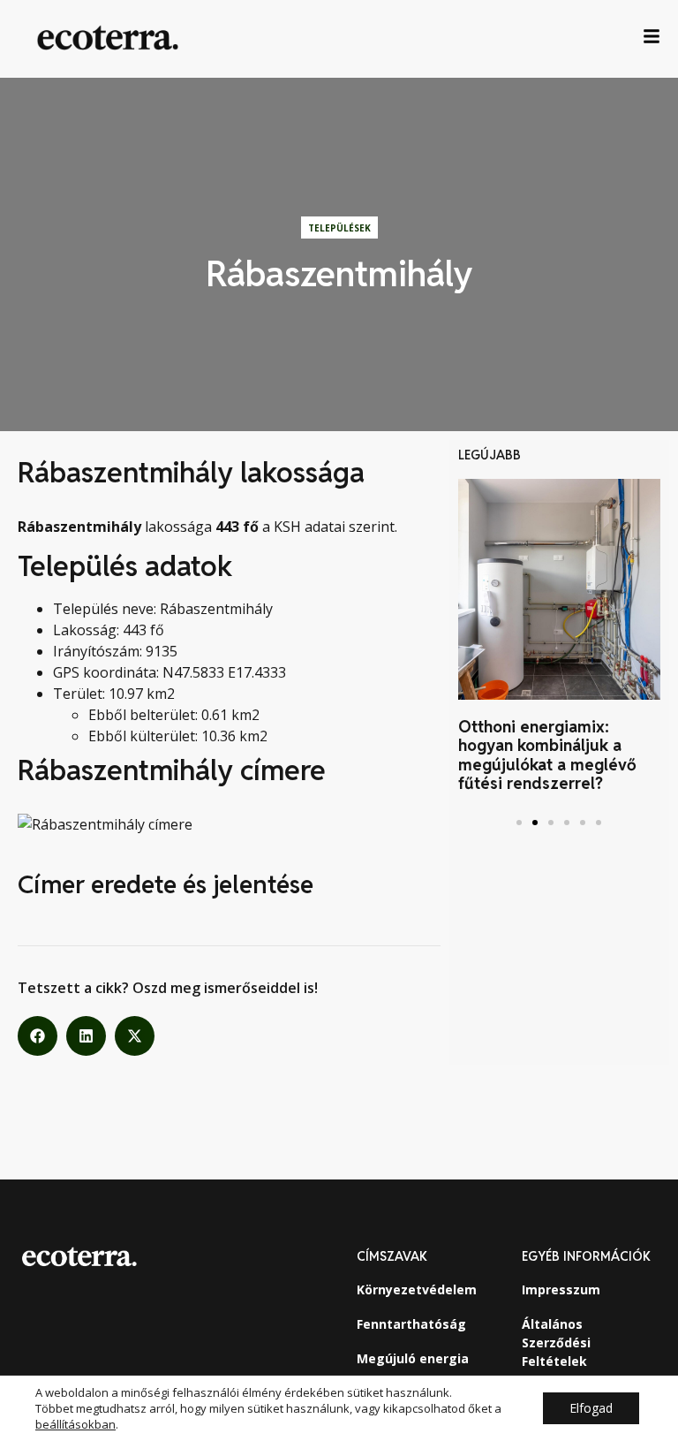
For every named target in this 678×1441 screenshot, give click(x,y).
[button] (37, 1036)
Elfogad (591, 1407)
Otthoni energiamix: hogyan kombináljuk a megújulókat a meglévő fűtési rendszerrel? (547, 755)
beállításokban (75, 1424)
